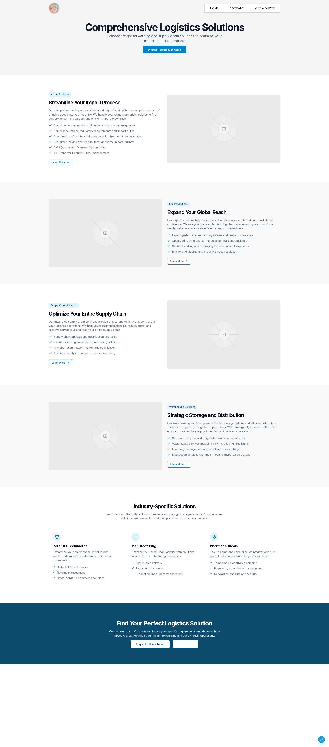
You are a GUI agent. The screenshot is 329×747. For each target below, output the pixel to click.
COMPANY (237, 8)
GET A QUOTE (265, 8)
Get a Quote (185, 644)
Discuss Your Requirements (164, 49)
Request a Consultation (150, 644)
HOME (214, 8)
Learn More (58, 162)
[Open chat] (321, 739)
